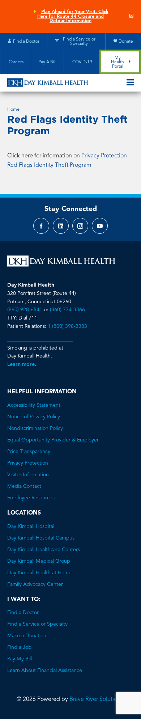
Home (13, 109)
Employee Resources (31, 497)
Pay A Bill (47, 62)
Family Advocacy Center (35, 584)
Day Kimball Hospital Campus (40, 538)
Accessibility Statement (33, 405)
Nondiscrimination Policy (35, 428)
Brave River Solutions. (96, 699)
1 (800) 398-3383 (67, 326)
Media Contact (24, 486)
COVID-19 (81, 62)
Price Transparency (28, 451)
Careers (16, 62)
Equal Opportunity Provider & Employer (53, 440)
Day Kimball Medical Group (38, 561)
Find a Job (19, 647)
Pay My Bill (19, 658)
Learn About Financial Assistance (44, 670)
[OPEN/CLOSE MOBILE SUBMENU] (130, 83)
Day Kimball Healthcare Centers (43, 549)
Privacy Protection (27, 463)
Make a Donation (26, 635)
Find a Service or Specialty (37, 624)
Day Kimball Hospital (30, 526)
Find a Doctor (23, 612)
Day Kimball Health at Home (39, 572)
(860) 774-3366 (67, 309)
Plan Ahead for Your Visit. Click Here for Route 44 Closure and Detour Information (72, 16)
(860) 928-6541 (24, 309)
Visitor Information (28, 474)
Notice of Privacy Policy (33, 416)
